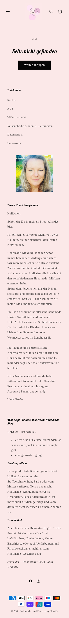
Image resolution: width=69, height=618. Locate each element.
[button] (7, 11)
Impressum (14, 143)
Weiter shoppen (34, 64)
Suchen (12, 99)
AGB (10, 108)
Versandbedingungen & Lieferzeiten (30, 125)
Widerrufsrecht (16, 117)
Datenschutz (15, 134)
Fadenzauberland (28, 611)
